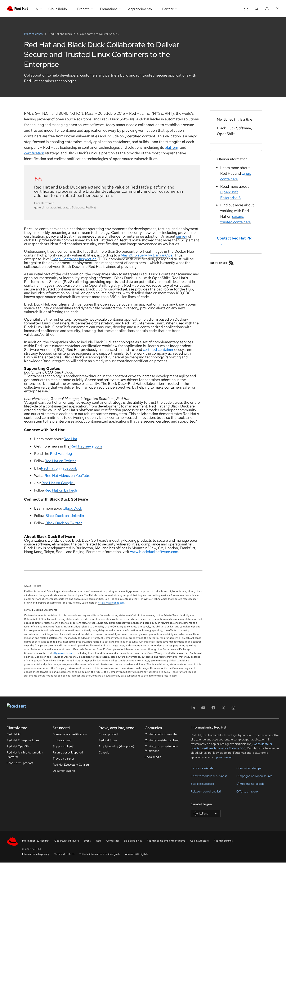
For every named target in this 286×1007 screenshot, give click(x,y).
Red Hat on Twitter (60, 460)
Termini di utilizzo (64, 854)
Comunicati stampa (248, 768)
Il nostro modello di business (209, 776)
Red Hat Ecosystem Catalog (71, 764)
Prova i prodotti (109, 734)
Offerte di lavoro (247, 791)
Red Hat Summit (223, 840)
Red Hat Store (108, 740)
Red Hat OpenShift (19, 746)
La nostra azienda (202, 768)
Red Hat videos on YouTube (67, 475)
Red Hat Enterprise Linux (23, 740)
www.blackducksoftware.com (154, 551)
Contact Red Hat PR (234, 238)
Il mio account (62, 740)
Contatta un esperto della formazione (161, 748)
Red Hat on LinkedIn (61, 490)
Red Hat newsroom (86, 446)
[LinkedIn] (193, 709)
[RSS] (231, 262)
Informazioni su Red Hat (35, 840)
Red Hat (70, 438)
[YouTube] (203, 709)
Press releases (33, 34)
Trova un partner (63, 758)
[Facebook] (213, 709)
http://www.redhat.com (111, 602)
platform (172, 147)
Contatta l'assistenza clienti (162, 740)
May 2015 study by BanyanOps (146, 255)
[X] (223, 709)
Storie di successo (202, 784)
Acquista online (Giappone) (116, 746)
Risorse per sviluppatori (68, 752)
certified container (158, 349)
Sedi (98, 840)
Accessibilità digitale (136, 854)
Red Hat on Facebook (59, 468)
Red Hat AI (14, 734)
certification (34, 153)
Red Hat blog (60, 453)
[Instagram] (233, 709)
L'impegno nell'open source (254, 776)
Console (104, 752)
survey (181, 236)
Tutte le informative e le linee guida (99, 854)
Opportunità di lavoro (66, 840)
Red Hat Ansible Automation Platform (25, 755)
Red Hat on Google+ (58, 482)
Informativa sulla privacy (35, 854)
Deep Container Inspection (74, 258)
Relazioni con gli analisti (206, 791)
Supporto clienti (63, 746)
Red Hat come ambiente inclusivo (166, 840)
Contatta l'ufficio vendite (161, 734)
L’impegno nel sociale (250, 784)
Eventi (87, 840)
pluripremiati (224, 757)
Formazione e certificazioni (70, 734)
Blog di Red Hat (133, 840)
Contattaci (112, 840)
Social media (153, 757)
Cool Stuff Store (199, 840)
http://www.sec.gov (64, 653)
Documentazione (64, 771)
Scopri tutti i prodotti (20, 763)
